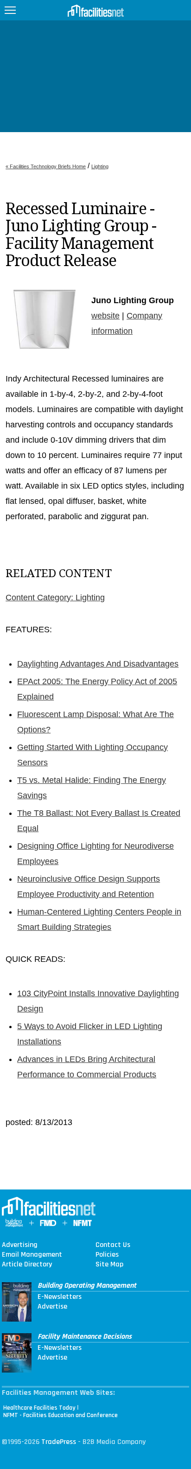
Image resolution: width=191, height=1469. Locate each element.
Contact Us (113, 1245)
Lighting (99, 166)
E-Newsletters (60, 1297)
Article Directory (27, 1264)
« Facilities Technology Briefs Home (46, 166)
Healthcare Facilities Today (39, 1408)
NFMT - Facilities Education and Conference (60, 1415)
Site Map (109, 1264)
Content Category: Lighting (55, 597)
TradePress (58, 1442)
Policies (107, 1255)
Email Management (32, 1255)
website (105, 315)
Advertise (52, 1306)
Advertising (20, 1245)
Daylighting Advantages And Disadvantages (97, 663)
